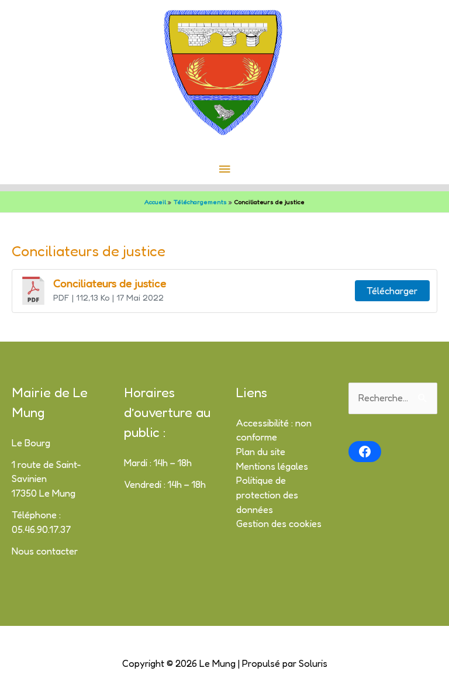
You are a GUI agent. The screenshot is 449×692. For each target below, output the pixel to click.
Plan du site (260, 451)
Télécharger (392, 291)
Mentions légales (272, 466)
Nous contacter (45, 551)
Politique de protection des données (267, 494)
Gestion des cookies (279, 523)
